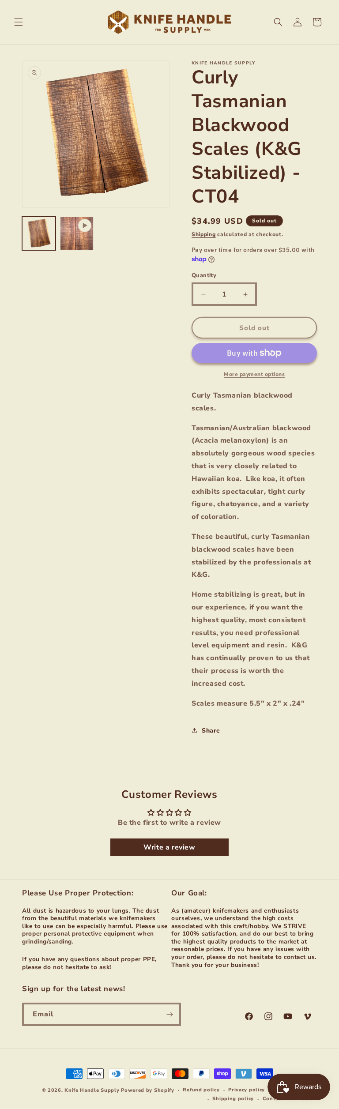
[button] (18, 22)
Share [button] (211, 730)
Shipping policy (233, 1098)
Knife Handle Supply (91, 1090)
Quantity (204, 275)
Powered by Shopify (147, 1090)
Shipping (204, 234)
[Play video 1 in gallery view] (77, 233)
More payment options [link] (254, 374)
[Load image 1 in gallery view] (39, 233)
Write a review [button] (169, 847)
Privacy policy (246, 1089)
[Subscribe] (169, 1014)
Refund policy (201, 1089)
